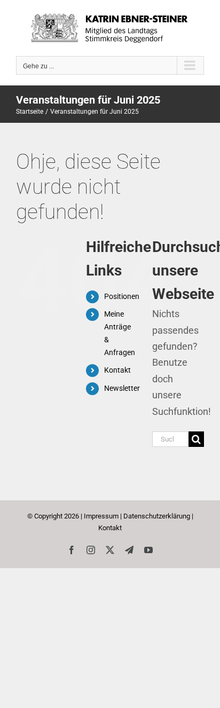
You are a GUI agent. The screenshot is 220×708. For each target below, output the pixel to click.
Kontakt (117, 370)
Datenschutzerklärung (156, 516)
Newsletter (122, 388)
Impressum (101, 516)
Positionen (121, 296)
